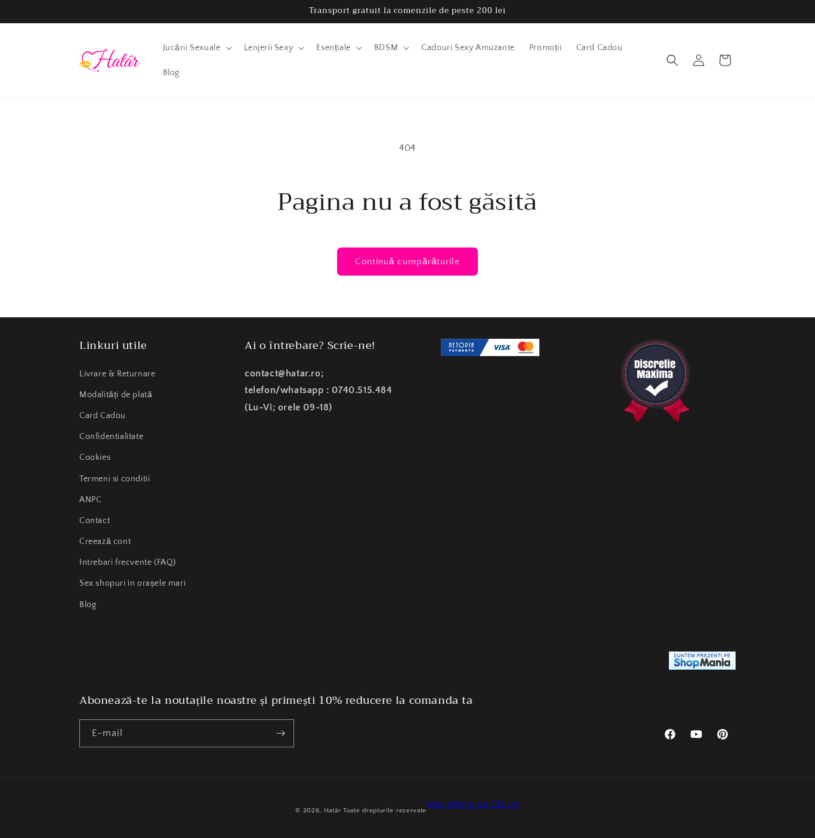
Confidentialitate (111, 436)
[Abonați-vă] (280, 733)
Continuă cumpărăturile (407, 261)
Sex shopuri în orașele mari (132, 583)
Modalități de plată (115, 395)
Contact (94, 520)
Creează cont (105, 541)
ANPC (90, 500)
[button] (196, 47)
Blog (87, 605)
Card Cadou (102, 415)
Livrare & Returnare (117, 374)
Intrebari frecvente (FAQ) (127, 562)
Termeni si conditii (114, 479)
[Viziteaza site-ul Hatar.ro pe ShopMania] (702, 663)
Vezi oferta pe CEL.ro (473, 804)
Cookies (94, 457)
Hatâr (332, 810)
